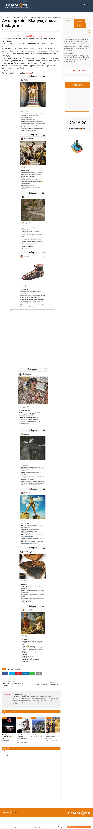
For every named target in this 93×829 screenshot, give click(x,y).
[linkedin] (90, 4)
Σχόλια (79, 21)
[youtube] (88, 4)
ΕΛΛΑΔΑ (10, 669)
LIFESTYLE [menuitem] (24, 17)
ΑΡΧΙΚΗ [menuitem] (8, 17)
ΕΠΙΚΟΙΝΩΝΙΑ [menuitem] (56, 17)
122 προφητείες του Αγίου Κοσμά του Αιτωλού (51, 736)
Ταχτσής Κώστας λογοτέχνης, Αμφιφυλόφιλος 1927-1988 (22, 737)
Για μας (68, 21)
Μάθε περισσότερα (74, 827)
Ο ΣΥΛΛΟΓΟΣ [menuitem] (41, 17)
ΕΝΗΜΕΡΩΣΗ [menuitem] (16, 17)
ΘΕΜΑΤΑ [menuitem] (33, 17)
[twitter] (84, 4)
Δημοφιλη (80, 25)
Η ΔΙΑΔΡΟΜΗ (15, 813)
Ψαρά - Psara (34, 735)
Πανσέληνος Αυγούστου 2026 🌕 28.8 (7, 736)
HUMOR (17, 669)
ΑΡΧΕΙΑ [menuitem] (48, 17)
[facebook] (81, 4)
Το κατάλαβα (86, 827)
